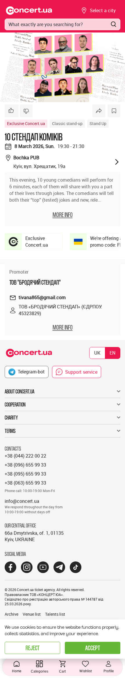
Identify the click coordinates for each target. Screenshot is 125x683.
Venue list (32, 614)
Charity (11, 417)
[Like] (12, 110)
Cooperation (15, 404)
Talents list (55, 614)
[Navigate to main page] (29, 11)
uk (97, 353)
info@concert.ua (22, 501)
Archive (11, 614)
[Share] (98, 110)
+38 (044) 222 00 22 (25, 456)
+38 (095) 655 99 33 (25, 474)
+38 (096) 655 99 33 (25, 465)
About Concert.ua (19, 391)
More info (63, 327)
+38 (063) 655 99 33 (25, 483)
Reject (33, 648)
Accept (92, 648)
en (112, 353)
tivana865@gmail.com (42, 297)
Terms (10, 430)
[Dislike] (26, 110)
